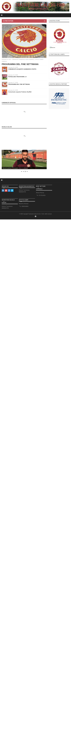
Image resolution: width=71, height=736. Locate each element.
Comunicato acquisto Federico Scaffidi (19, 92)
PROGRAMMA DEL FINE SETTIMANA (20, 64)
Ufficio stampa (39, 59)
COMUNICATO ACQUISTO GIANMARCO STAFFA (22, 69)
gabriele (4, 61)
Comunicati (15, 59)
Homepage (22, 59)
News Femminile (29, 59)
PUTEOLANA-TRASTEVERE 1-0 (17, 76)
